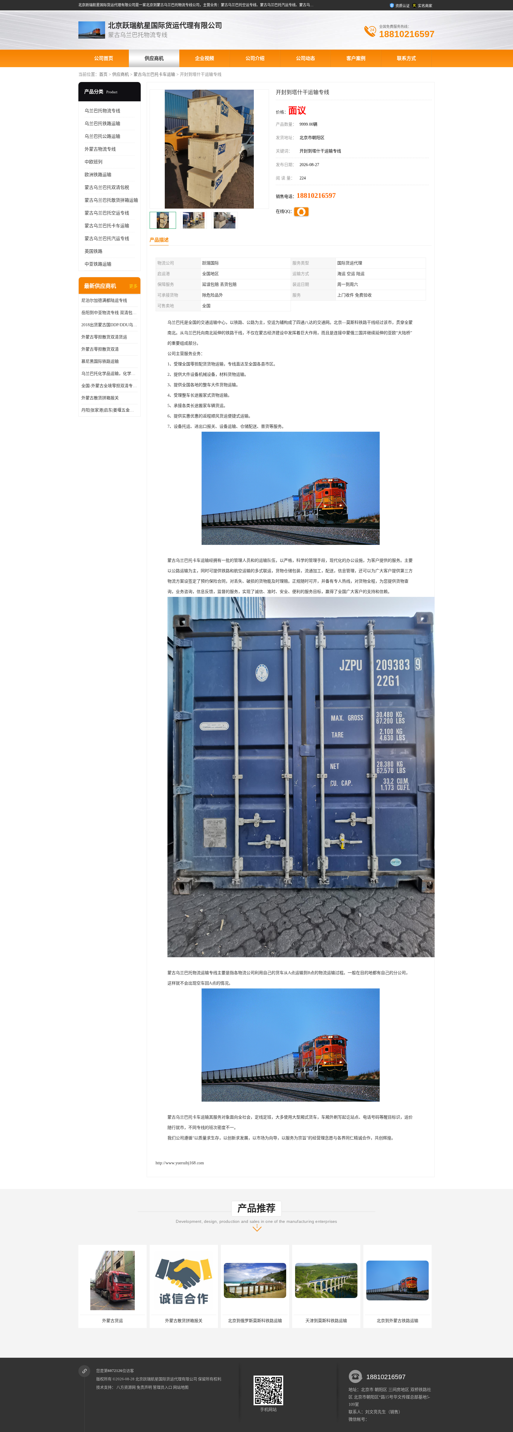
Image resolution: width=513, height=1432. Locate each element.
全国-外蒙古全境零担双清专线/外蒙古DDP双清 (109, 386)
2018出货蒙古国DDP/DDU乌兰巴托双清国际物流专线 (109, 325)
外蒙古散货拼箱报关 (100, 398)
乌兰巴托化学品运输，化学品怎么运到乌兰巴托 (109, 373)
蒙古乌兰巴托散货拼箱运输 (111, 200)
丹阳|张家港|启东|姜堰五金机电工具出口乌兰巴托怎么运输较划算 (109, 410)
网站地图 (181, 1387)
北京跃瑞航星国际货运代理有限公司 (166, 1379)
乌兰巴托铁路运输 (102, 123)
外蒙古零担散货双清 (100, 349)
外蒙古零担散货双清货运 (104, 337)
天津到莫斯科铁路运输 (255, 1321)
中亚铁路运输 (98, 264)
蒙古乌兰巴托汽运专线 (107, 238)
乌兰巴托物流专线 (102, 110)
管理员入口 (162, 1387)
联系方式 (406, 58)
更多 (133, 286)
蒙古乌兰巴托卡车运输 (154, 74)
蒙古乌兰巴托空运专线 (107, 213)
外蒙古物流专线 (100, 149)
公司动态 (305, 58)
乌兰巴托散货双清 (397, 1321)
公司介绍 (255, 58)
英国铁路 (93, 251)
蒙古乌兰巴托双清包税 (107, 187)
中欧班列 (93, 162)
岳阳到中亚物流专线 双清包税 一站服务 (109, 312)
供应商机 (154, 58)
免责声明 (144, 1387)
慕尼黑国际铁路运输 (100, 361)
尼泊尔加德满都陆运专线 (104, 300)
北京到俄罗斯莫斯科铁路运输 (184, 1321)
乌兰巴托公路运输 (102, 136)
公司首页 (103, 58)
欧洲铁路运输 (98, 174)
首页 (103, 74)
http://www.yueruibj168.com (180, 1163)
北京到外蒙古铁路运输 (326, 1321)
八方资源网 (126, 1387)
